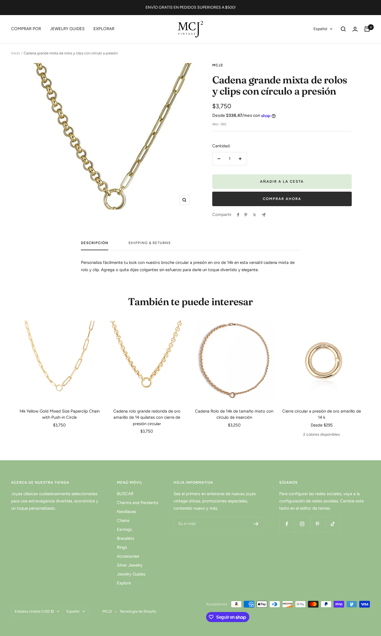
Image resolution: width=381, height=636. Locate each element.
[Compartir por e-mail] (264, 215)
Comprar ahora (282, 199)
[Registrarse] (256, 524)
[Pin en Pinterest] (245, 215)
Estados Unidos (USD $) (34, 611)
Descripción (94, 243)
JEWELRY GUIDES (67, 28)
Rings (122, 547)
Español (320, 28)
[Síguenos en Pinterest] (317, 524)
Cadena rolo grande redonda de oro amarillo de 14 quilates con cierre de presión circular (146, 417)
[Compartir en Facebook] (238, 215)
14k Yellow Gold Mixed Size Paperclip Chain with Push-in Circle (59, 414)
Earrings (124, 529)
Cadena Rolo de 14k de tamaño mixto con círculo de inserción (234, 414)
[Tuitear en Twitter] (254, 215)
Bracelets (125, 538)
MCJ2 (217, 65)
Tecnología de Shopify (138, 611)
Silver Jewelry (130, 565)
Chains (123, 520)
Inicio (15, 53)
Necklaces (126, 511)
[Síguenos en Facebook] (287, 524)
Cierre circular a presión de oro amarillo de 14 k (321, 414)
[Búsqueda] (343, 29)
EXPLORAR (103, 28)
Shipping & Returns (149, 243)
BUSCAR (125, 493)
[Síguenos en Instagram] (302, 524)
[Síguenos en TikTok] (333, 524)
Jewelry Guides (131, 574)
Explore (124, 583)
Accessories (128, 556)
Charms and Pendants (137, 502)
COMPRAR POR (26, 28)
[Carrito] (367, 29)
